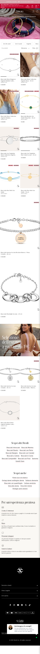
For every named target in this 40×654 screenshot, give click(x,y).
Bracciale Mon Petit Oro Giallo (8, 191)
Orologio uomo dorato (20, 488)
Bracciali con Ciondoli (26, 453)
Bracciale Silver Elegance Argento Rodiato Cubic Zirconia (8, 80)
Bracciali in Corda (27, 456)
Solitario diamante (32, 480)
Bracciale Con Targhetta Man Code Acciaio (28, 154)
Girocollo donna (13, 486)
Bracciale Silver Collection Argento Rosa (28, 80)
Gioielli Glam (20, 461)
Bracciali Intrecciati (13, 447)
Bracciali (6, 16)
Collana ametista (30, 483)
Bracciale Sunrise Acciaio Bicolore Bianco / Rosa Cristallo (15, 253)
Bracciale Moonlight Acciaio (11, 314)
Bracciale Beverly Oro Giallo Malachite (28, 117)
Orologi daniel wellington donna (13, 480)
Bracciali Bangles (12, 453)
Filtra (33, 48)
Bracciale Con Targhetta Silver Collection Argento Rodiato (8, 154)
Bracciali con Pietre (26, 450)
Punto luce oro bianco (20, 477)
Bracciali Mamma (27, 447)
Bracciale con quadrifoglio (13, 483)
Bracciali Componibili (9, 458)
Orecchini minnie (26, 486)
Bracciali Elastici (12, 450)
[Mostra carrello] (37, 11)
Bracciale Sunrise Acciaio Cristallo (8, 386)
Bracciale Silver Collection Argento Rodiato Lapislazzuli (8, 117)
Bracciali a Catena (13, 456)
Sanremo (35, 458)
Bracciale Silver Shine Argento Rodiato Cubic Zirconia (7, 423)
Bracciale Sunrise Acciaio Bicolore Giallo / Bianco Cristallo (28, 387)
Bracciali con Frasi (24, 458)
